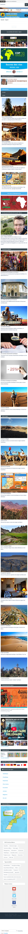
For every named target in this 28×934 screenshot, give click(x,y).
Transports (15, 870)
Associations (14, 850)
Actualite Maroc (7, 865)
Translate (6, 933)
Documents (5, 787)
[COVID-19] (14, 68)
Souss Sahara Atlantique (9, 867)
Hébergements (5, 89)
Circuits (3, 92)
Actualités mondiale (8, 870)
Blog (16, 914)
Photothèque (5, 777)
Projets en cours (7, 855)
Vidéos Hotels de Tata (6, 185)
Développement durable (8, 872)
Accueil (6, 914)
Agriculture (17, 872)
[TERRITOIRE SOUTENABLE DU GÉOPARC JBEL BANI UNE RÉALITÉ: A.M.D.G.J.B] (14, 41)
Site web (4, 798)
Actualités (6, 845)
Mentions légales (8, 915)
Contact (19, 915)
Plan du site (11, 914)
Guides (3, 95)
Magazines (5, 794)
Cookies (14, 915)
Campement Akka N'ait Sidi (7, 166)
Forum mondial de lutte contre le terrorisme (12, 876)
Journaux (5, 791)
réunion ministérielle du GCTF (10, 879)
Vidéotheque (6, 852)
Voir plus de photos (5, 757)
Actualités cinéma (14, 852)
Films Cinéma (6, 784)
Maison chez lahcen (6, 141)
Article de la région (13, 845)
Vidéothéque (5, 773)
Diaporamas (5, 780)
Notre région (15, 848)
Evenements (20, 850)
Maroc (16, 867)
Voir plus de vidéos (5, 746)
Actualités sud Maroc (16, 865)
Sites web (11, 857)
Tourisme (5, 874)
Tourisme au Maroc (7, 848)
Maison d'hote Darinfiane (7, 116)
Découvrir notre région (8, 769)
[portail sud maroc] (10, 15)
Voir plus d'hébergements (14, 193)
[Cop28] (14, 54)
